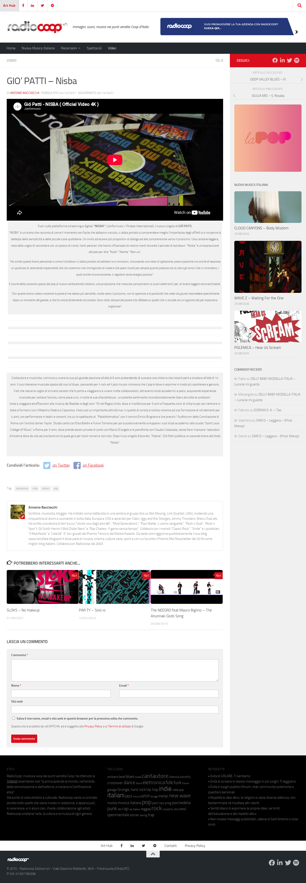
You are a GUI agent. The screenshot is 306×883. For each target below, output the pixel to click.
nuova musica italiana (124, 802)
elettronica (153, 782)
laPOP (145, 796)
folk (169, 782)
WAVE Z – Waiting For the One (259, 298)
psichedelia (181, 802)
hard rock (138, 789)
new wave (180, 796)
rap (125, 808)
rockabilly (167, 809)
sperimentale (118, 814)
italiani (46, 488)
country (185, 777)
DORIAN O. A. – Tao (267, 410)
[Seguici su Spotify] (296, 60)
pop (56, 488)
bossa (138, 777)
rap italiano (134, 809)
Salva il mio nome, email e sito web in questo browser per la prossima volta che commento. (77, 718)
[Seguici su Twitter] (289, 60)
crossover (115, 783)
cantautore (22, 488)
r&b (120, 809)
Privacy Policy (93, 726)
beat (122, 777)
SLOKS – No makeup (23, 610)
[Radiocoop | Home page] (37, 27)
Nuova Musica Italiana (38, 48)
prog (168, 803)
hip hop (152, 789)
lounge (154, 796)
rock (156, 808)
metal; (163, 796)
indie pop (178, 790)
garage (112, 790)
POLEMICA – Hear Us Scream (257, 347)
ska (176, 809)
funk (177, 782)
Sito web (17, 701)
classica (174, 777)
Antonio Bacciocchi (24, 93)
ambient (112, 777)
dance (129, 782)
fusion (185, 783)
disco (139, 783)
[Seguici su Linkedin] (282, 60)
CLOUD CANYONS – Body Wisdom (261, 228)
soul (182, 808)
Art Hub (9, 5)
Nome (16, 685)
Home (10, 48)
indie (35, 488)
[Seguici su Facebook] (275, 60)
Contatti (170, 846)
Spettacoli (94, 48)
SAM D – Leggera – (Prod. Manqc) (275, 436)
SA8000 (12, 781)
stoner (134, 815)
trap (151, 815)
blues (130, 776)
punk (112, 808)
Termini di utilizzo (119, 726)
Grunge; (124, 789)
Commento (19, 655)
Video (112, 48)
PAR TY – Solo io (92, 610)
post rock (158, 803)
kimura (136, 796)
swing (143, 815)
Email (124, 685)
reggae (146, 809)
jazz (128, 796)
